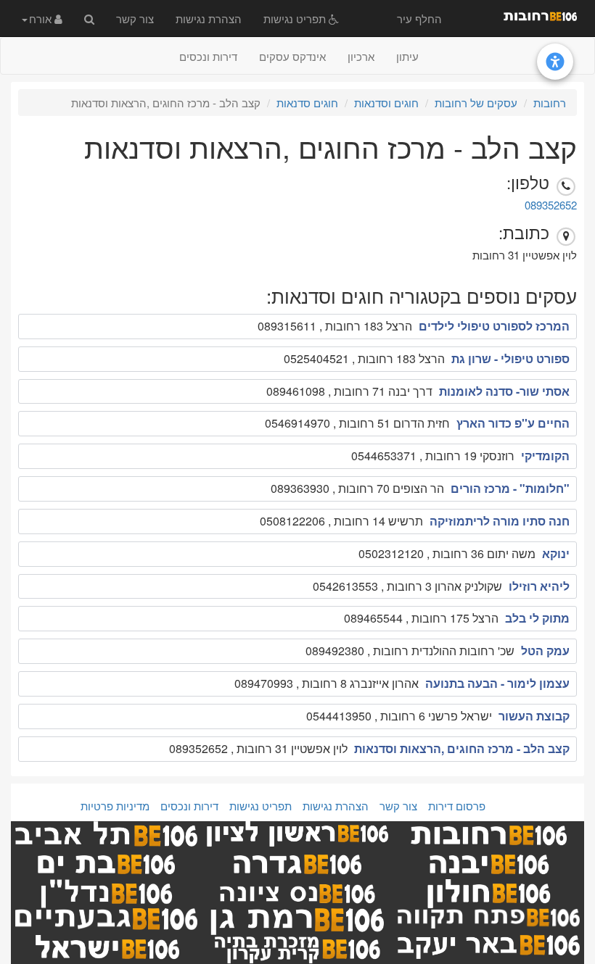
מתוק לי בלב (537, 618)
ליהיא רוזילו (539, 586)
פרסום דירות (456, 805)
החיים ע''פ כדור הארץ (513, 423)
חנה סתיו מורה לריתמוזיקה (500, 520)
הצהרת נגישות (209, 18)
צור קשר (135, 18)
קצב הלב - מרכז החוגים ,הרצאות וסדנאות (462, 748)
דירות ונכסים (208, 56)
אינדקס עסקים (292, 56)
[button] (42, 18)
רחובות (549, 102)
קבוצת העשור (534, 715)
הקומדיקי (545, 455)
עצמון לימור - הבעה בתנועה (497, 683)
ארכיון (361, 56)
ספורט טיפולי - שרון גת (510, 358)
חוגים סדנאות (307, 102)
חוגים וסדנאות (386, 102)
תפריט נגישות (296, 18)
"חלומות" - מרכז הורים (510, 488)
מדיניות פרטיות (115, 805)
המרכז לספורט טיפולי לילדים (494, 325)
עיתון (407, 56)
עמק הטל (545, 650)
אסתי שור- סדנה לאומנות (504, 391)
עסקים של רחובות (476, 102)
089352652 (551, 204)
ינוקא (556, 553)
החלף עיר (419, 18)
